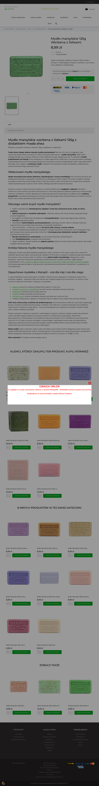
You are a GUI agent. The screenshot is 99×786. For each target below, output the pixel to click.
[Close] (89, 383)
